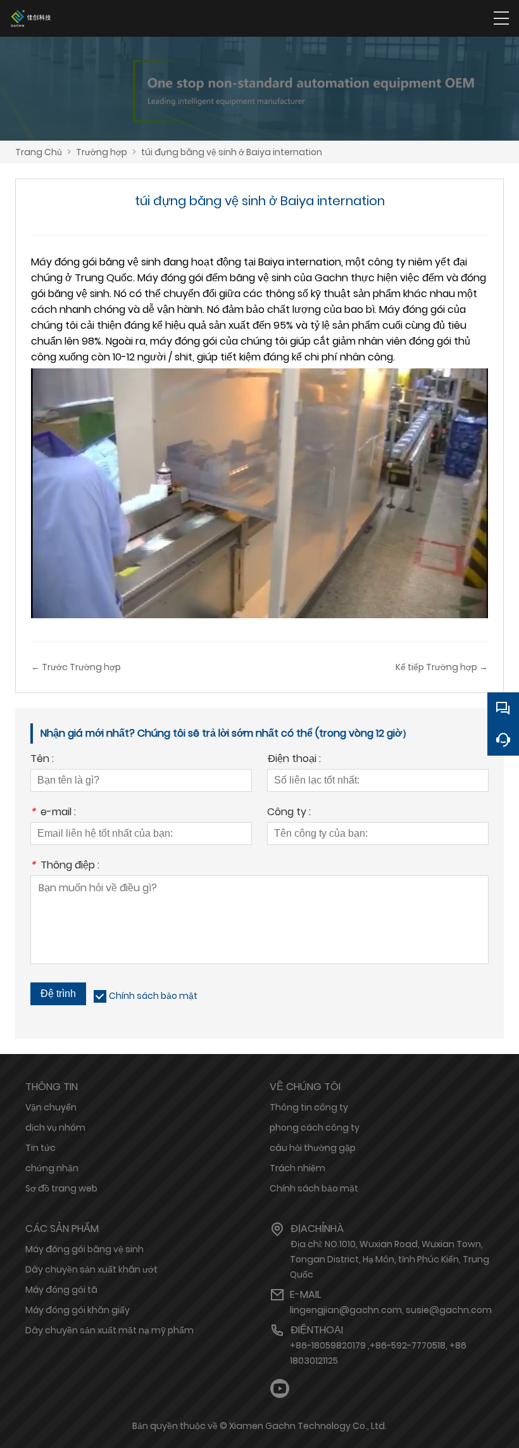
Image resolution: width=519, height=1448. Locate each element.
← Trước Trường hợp (76, 667)
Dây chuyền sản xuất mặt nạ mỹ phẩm (109, 1330)
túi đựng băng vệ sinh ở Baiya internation (231, 152)
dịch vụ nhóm (55, 1127)
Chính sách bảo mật (153, 995)
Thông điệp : (64, 866)
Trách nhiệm (297, 1168)
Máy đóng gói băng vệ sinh (84, 1249)
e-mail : (53, 813)
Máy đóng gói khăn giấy (77, 1310)
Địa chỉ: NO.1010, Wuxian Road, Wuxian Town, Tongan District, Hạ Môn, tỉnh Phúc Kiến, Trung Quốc (389, 1259)
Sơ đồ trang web (61, 1188)
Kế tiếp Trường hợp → (442, 667)
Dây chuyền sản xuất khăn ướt (91, 1269)
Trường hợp (101, 152)
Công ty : (289, 813)
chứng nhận (51, 1168)
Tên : (42, 760)
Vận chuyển (51, 1107)
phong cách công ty (315, 1127)
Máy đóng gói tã (61, 1289)
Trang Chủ (38, 152)
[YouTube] (280, 1388)
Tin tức (40, 1147)
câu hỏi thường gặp (313, 1147)
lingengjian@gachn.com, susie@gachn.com (391, 1310)
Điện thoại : (294, 760)
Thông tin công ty (309, 1107)
